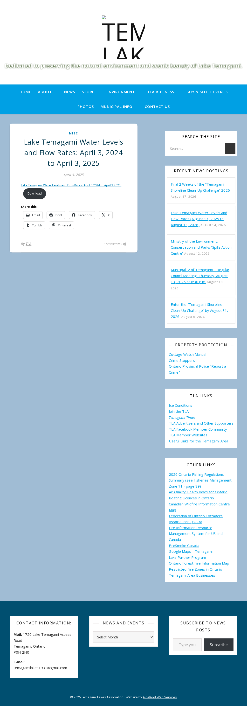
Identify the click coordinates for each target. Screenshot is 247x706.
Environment (121, 91)
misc (73, 133)
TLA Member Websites (188, 435)
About (45, 91)
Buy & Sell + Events (207, 91)
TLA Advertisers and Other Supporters (201, 423)
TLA (29, 243)
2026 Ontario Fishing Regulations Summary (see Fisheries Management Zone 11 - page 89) (200, 480)
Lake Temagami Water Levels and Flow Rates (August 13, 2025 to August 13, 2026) (199, 218)
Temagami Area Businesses (192, 575)
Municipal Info (116, 106)
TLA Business (160, 91)
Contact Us (157, 106)
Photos (85, 106)
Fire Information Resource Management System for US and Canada (196, 533)
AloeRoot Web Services (160, 697)
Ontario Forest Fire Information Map (199, 563)
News (69, 91)
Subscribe (219, 644)
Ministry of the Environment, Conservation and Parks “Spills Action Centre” (201, 247)
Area (224, 441)
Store (88, 91)
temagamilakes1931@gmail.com (40, 667)
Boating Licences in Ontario (191, 498)
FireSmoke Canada (184, 545)
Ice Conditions (180, 405)
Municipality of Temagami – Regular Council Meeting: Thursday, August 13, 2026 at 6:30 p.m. (200, 275)
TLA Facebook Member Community (198, 429)
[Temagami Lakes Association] (123, 37)
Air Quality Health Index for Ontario (198, 491)
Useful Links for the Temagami (194, 441)
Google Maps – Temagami (191, 551)
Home (25, 91)
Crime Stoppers (182, 360)
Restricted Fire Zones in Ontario (195, 569)
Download (34, 193)
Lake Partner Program (187, 557)
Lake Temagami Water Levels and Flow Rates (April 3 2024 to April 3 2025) (71, 185)
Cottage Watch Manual (187, 354)
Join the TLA (179, 411)
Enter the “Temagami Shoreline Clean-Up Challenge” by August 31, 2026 (199, 310)
